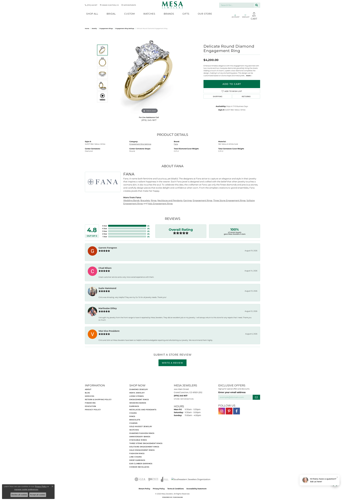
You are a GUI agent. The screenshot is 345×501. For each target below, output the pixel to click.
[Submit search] (256, 5)
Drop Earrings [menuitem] (137, 460)
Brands (169, 13)
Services (89, 396)
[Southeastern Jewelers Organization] (190, 479)
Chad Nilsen (105, 268)
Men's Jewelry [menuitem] (137, 393)
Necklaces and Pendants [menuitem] (142, 409)
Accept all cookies (37, 495)
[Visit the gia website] (140, 479)
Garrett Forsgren (108, 247)
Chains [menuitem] (133, 413)
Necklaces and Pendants (169, 200)
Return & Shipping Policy (98, 399)
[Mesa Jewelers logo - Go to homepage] (172, 5)
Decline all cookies (19, 495)
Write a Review (172, 362)
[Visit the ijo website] (153, 479)
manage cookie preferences (26, 489)
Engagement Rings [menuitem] (139, 399)
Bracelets (145, 200)
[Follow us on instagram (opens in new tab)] (221, 411)
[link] (91, 5)
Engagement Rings (106, 28)
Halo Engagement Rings (160, 203)
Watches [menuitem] (134, 430)
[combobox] (236, 5)
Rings (153, 200)
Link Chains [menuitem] (135, 457)
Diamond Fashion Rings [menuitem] (141, 433)
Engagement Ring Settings (124, 28)
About (88, 389)
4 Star (104, 228)
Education (90, 406)
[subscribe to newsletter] (256, 397)
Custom (129, 13)
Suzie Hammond (107, 288)
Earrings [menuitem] (134, 406)
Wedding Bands (131, 200)
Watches (149, 13)
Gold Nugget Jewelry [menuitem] (140, 426)
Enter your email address (232, 392)
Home (87, 28)
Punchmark (178, 497)
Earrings (187, 200)
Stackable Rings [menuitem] (138, 440)
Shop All (92, 13)
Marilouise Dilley (108, 308)
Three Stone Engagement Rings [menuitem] (145, 443)
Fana (176, 144)
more (248, 75)
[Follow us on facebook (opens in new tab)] (236, 411)
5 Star (104, 226)
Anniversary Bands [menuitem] (139, 436)
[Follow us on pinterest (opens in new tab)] (229, 411)
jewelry (94, 28)
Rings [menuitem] (132, 416)
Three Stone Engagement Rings (229, 200)
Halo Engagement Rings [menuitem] (142, 450)
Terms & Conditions (175, 489)
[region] (149, 73)
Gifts (185, 13)
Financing (90, 403)
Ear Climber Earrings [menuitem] (140, 463)
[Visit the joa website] (165, 479)
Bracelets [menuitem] (134, 420)
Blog (87, 393)
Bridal (111, 13)
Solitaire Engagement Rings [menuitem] (144, 447)
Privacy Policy (93, 409)
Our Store (205, 13)
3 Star (104, 231)
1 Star (105, 236)
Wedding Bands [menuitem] (137, 403)
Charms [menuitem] (133, 423)
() (148, 226)
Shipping (217, 96)
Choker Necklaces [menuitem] (139, 467)
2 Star (104, 234)
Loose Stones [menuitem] (136, 396)
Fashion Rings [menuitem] (136, 453)
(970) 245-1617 (148, 120)
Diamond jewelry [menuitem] (138, 389)
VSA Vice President (109, 331)
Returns (246, 96)
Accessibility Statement (196, 489)
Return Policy (144, 489)
